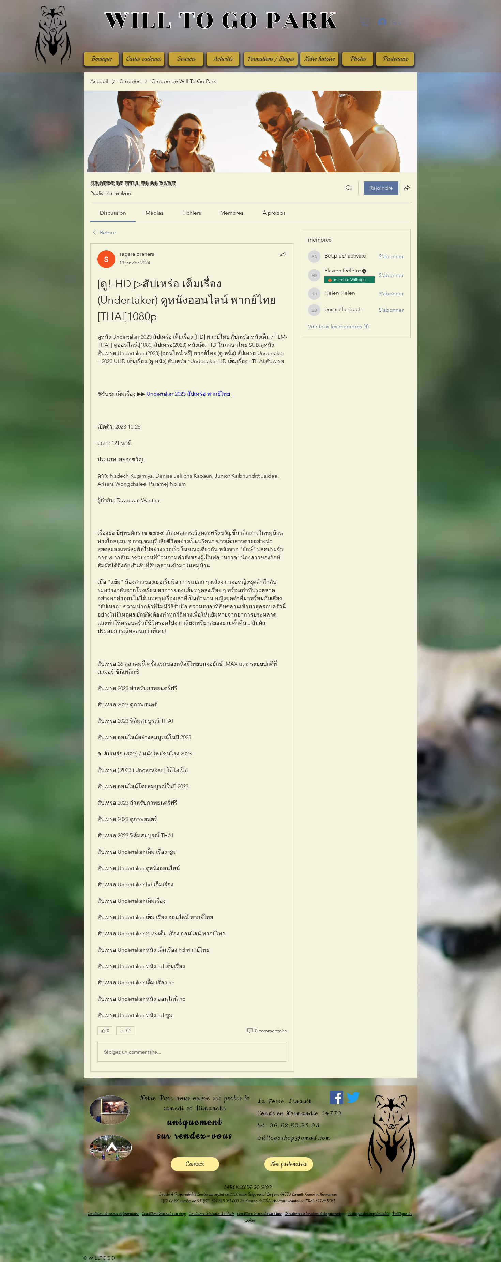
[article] (192, 657)
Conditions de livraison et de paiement (312, 1214)
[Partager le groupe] (407, 188)
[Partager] (283, 254)
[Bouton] (221, 21)
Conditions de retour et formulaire (113, 1214)
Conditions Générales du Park (211, 1214)
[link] (113, 212)
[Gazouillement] (353, 1097)
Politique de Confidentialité (368, 1214)
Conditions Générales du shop (164, 1214)
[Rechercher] (349, 188)
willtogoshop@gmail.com (294, 1138)
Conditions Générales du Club (259, 1214)
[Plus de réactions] (125, 1030)
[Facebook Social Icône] (336, 1097)
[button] (365, 21)
